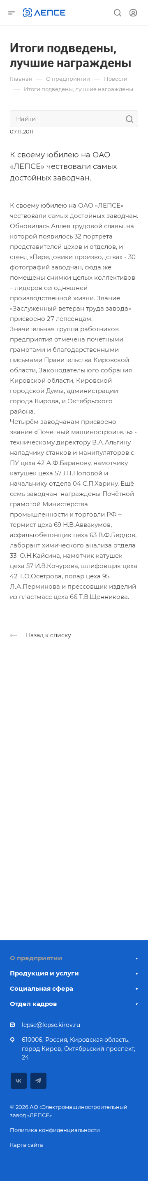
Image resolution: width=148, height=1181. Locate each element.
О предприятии (36, 958)
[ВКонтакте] (19, 1081)
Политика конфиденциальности (55, 1130)
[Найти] (131, 118)
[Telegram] (38, 1081)
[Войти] (133, 13)
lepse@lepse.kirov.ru (51, 1025)
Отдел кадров (33, 1004)
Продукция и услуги (44, 973)
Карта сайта (26, 1144)
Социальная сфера (41, 988)
